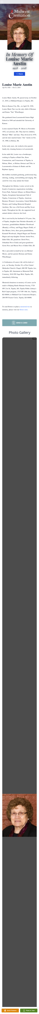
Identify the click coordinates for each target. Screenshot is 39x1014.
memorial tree (25, 306)
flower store (24, 309)
